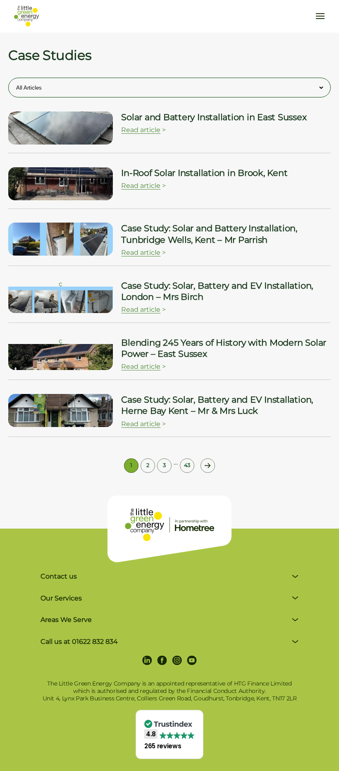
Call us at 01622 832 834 (79, 641)
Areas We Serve (66, 620)
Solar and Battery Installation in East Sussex (213, 117)
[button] (169, 734)
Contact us (59, 576)
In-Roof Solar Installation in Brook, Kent (204, 173)
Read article (140, 130)
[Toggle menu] (320, 16)
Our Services (61, 598)
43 (187, 465)
